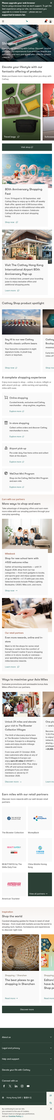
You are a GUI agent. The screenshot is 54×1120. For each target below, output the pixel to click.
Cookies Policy (15, 1116)
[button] (11, 137)
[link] (27, 171)
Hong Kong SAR (14, 1097)
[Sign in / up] (50, 21)
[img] (51, 3)
